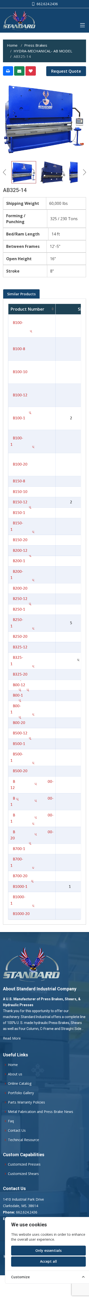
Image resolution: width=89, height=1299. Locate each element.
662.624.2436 (47, 3)
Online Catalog (19, 1083)
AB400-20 (17, 723)
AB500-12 (18, 733)
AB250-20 (18, 637)
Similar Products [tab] (21, 294)
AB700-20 (18, 876)
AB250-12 (18, 599)
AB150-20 (18, 540)
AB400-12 (17, 685)
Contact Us (17, 1130)
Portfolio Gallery (21, 1093)
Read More (12, 1038)
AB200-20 (18, 588)
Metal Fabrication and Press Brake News (40, 1111)
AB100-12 (18, 395)
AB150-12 (18, 502)
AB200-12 (18, 551)
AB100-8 (17, 349)
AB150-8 (17, 481)
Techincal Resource (23, 1140)
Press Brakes (35, 45)
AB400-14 (16, 695)
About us (15, 1074)
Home (12, 45)
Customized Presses (24, 1164)
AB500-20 (18, 771)
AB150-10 (18, 492)
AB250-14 (17, 609)
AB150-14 (17, 513)
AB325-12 (18, 647)
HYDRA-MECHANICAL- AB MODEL (43, 50)
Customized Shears (23, 1173)
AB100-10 (18, 372)
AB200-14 (17, 561)
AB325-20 (18, 674)
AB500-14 (17, 744)
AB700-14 (17, 849)
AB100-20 (18, 464)
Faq (11, 1121)
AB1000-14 (18, 887)
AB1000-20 (20, 914)
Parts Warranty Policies (26, 1102)
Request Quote (66, 71)
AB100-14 (17, 418)
